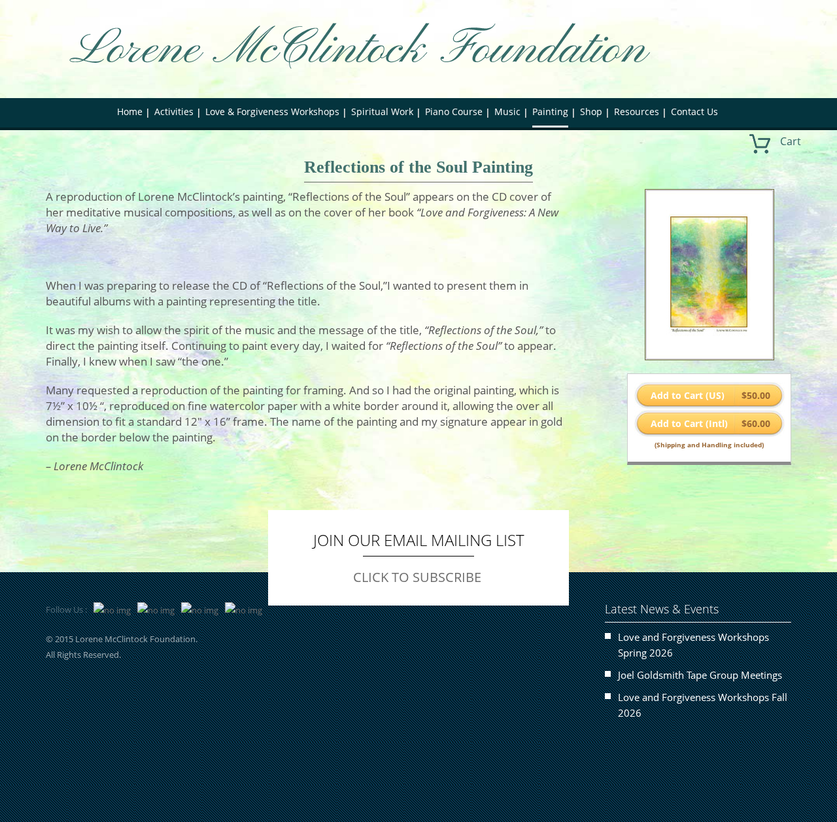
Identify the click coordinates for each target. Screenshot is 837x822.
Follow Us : (66, 609)
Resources (636, 111)
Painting (550, 111)
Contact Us (694, 111)
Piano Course (454, 111)
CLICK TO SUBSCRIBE (417, 577)
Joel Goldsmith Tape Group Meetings (700, 674)
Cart (790, 141)
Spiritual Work (382, 111)
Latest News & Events (662, 609)
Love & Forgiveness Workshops (272, 111)
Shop (591, 111)
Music (507, 111)
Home (130, 111)
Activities (174, 111)
